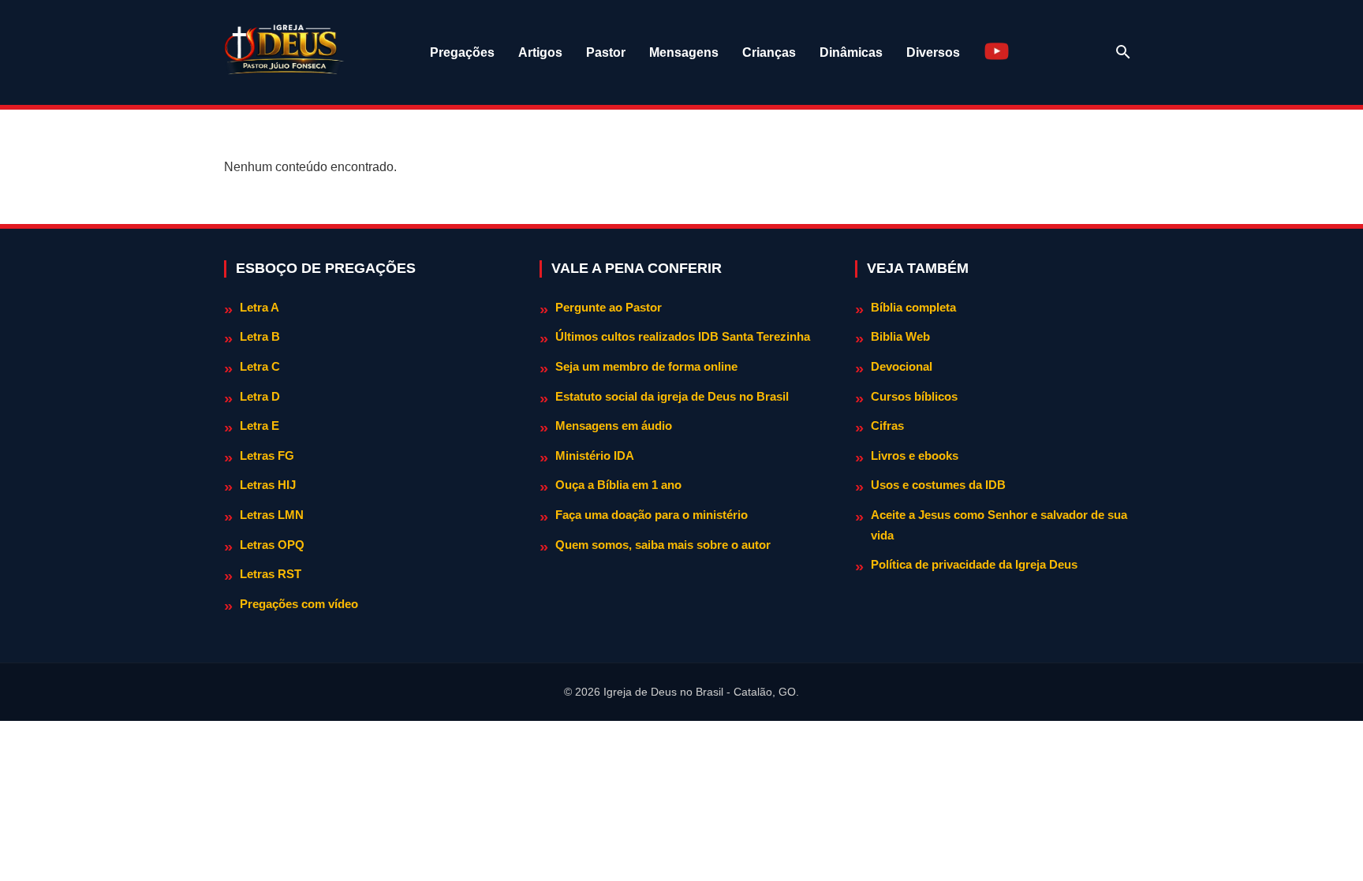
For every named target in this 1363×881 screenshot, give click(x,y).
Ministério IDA (594, 455)
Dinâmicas (851, 52)
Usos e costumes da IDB (938, 484)
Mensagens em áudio (613, 425)
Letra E (259, 425)
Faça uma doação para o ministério (651, 514)
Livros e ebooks (914, 455)
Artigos (540, 52)
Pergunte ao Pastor (608, 307)
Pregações (462, 52)
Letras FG (267, 455)
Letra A (259, 307)
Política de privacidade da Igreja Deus (974, 564)
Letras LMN (272, 514)
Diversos (933, 52)
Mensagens (684, 52)
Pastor (605, 52)
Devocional (901, 366)
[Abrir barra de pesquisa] (1123, 52)
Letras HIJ (268, 484)
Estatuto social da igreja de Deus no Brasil (672, 396)
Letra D (260, 396)
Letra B (260, 336)
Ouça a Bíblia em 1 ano (618, 484)
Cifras (887, 425)
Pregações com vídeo (299, 603)
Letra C (260, 366)
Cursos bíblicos (914, 396)
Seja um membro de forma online (646, 366)
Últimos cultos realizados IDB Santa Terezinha (682, 336)
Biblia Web (900, 336)
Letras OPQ (272, 544)
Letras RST (270, 573)
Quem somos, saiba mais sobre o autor (663, 544)
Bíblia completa (913, 307)
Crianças (769, 52)
